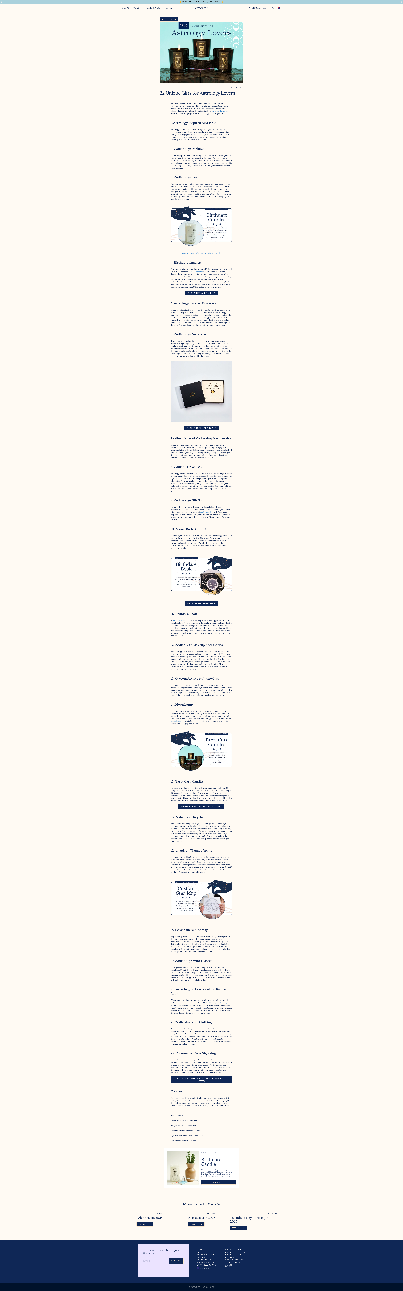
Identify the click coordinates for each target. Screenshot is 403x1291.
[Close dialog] (238, 621)
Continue (181, 664)
